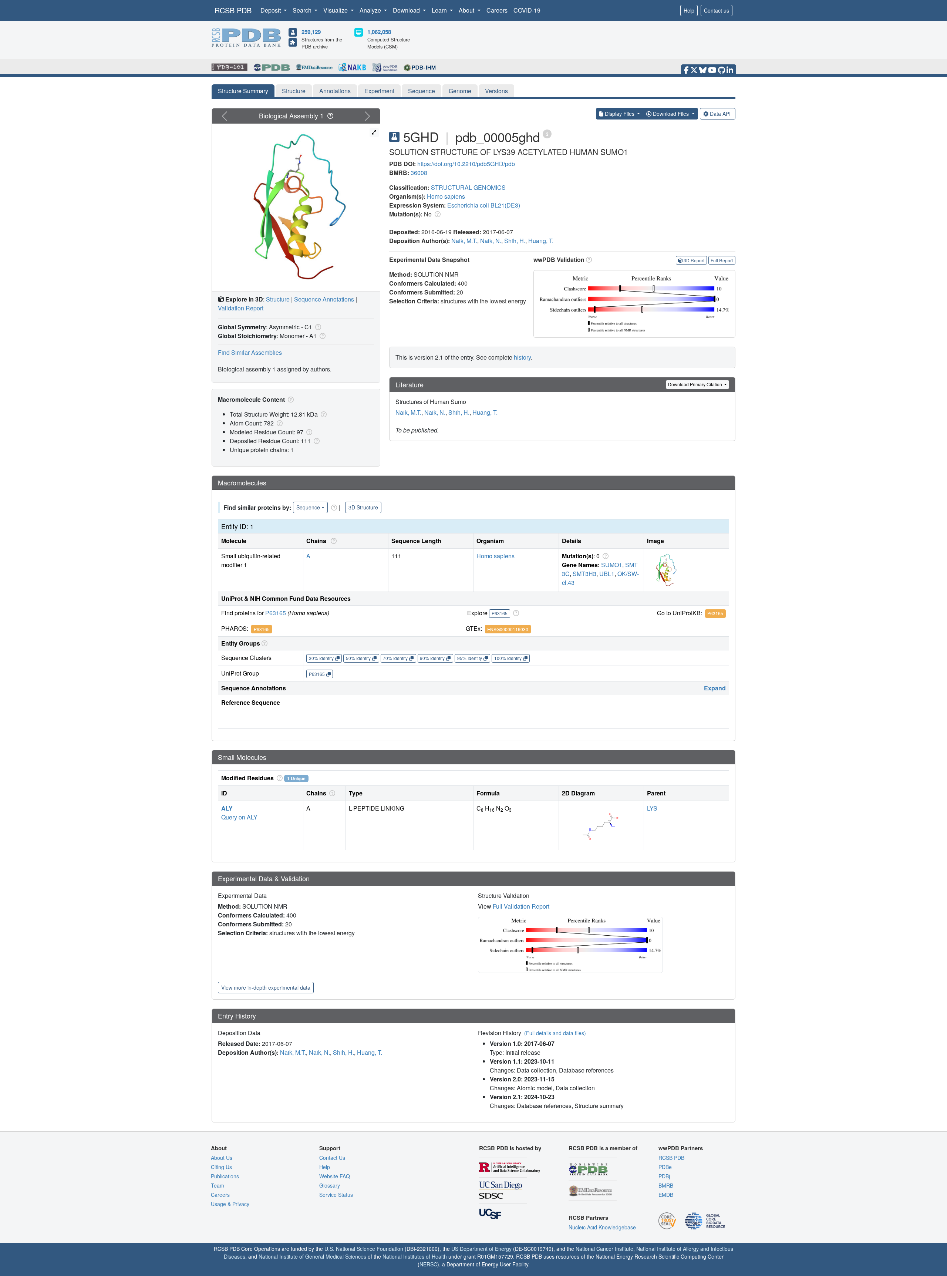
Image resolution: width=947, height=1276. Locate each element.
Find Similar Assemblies (250, 352)
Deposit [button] (271, 10)
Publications (225, 1176)
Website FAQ (334, 1176)
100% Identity (508, 658)
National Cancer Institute (604, 1248)
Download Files (670, 113)
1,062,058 (379, 32)
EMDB (665, 1194)
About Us (221, 1157)
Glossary (329, 1185)
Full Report (722, 260)
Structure (294, 91)
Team (217, 1185)
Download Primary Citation (695, 384)
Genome (460, 91)
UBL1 (606, 573)
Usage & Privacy (230, 1204)
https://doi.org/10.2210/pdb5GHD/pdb (466, 163)
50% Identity (358, 658)
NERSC (428, 1264)
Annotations (335, 91)
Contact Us (332, 1157)
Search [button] (303, 10)
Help (689, 10)
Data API (720, 113)
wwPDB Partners (680, 1148)
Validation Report (240, 308)
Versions (496, 91)
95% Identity (469, 658)
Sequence (421, 91)
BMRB (665, 1185)
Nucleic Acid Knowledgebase (602, 1227)
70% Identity (395, 658)
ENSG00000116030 (507, 629)
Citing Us (221, 1167)
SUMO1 (611, 564)
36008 (419, 172)
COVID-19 (526, 10)
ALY (227, 808)
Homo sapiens (446, 196)
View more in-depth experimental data (265, 987)
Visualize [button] (336, 10)
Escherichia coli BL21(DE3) (483, 205)
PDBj (664, 1176)
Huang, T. (540, 240)
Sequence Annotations (324, 299)
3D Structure (363, 507)
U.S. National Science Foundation (363, 1248)
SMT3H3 (584, 573)
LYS (652, 808)
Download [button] (407, 10)
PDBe (665, 1167)
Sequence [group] (308, 507)
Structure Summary (243, 91)
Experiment (379, 91)
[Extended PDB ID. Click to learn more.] (547, 133)
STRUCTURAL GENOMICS (468, 187)
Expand (715, 688)
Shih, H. (514, 240)
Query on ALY (239, 817)
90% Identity (432, 658)
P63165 (275, 613)
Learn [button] (440, 10)
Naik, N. (490, 240)
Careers (497, 10)
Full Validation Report (521, 906)
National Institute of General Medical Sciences (312, 1256)
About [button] (467, 10)
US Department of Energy (481, 1248)
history (522, 357)
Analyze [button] (371, 10)
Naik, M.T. (464, 240)
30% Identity (321, 658)
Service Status (336, 1194)
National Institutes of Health (414, 1256)
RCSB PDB (233, 10)
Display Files (619, 113)
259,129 (311, 32)
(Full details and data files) (555, 1033)
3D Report (694, 260)
